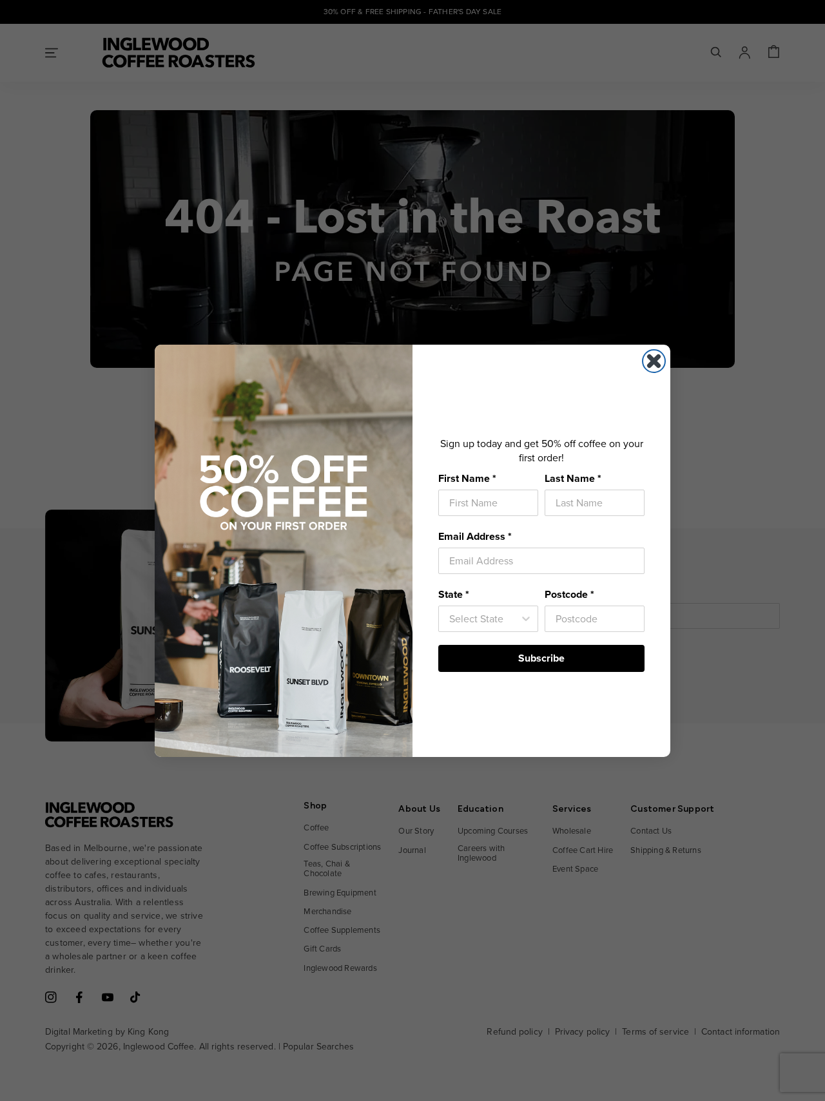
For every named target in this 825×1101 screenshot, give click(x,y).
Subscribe (541, 658)
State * (453, 594)
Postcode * (569, 594)
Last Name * (573, 478)
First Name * (467, 478)
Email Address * (475, 536)
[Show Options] (525, 618)
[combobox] (484, 618)
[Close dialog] (654, 361)
